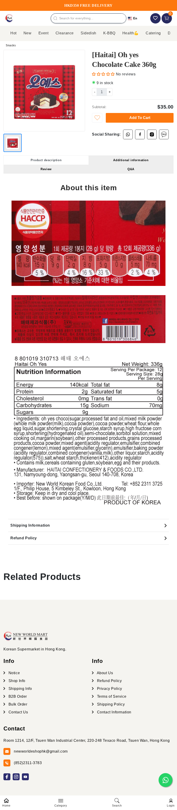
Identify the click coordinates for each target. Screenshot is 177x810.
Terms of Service (111, 696)
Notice (13, 673)
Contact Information (113, 712)
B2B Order (17, 696)
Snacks (11, 45)
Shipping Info (19, 689)
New (28, 33)
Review (46, 169)
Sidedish (88, 33)
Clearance (65, 33)
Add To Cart (139, 118)
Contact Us (17, 712)
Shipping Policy (110, 704)
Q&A (130, 169)
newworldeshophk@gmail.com (41, 751)
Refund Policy (23, 538)
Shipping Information (30, 525)
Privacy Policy (109, 689)
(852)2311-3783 (28, 763)
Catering (153, 33)
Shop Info (16, 681)
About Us (104, 673)
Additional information (130, 160)
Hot (13, 33)
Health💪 (130, 33)
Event (43, 33)
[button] (104, 74)
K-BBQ (109, 33)
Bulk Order (17, 704)
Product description (46, 160)
